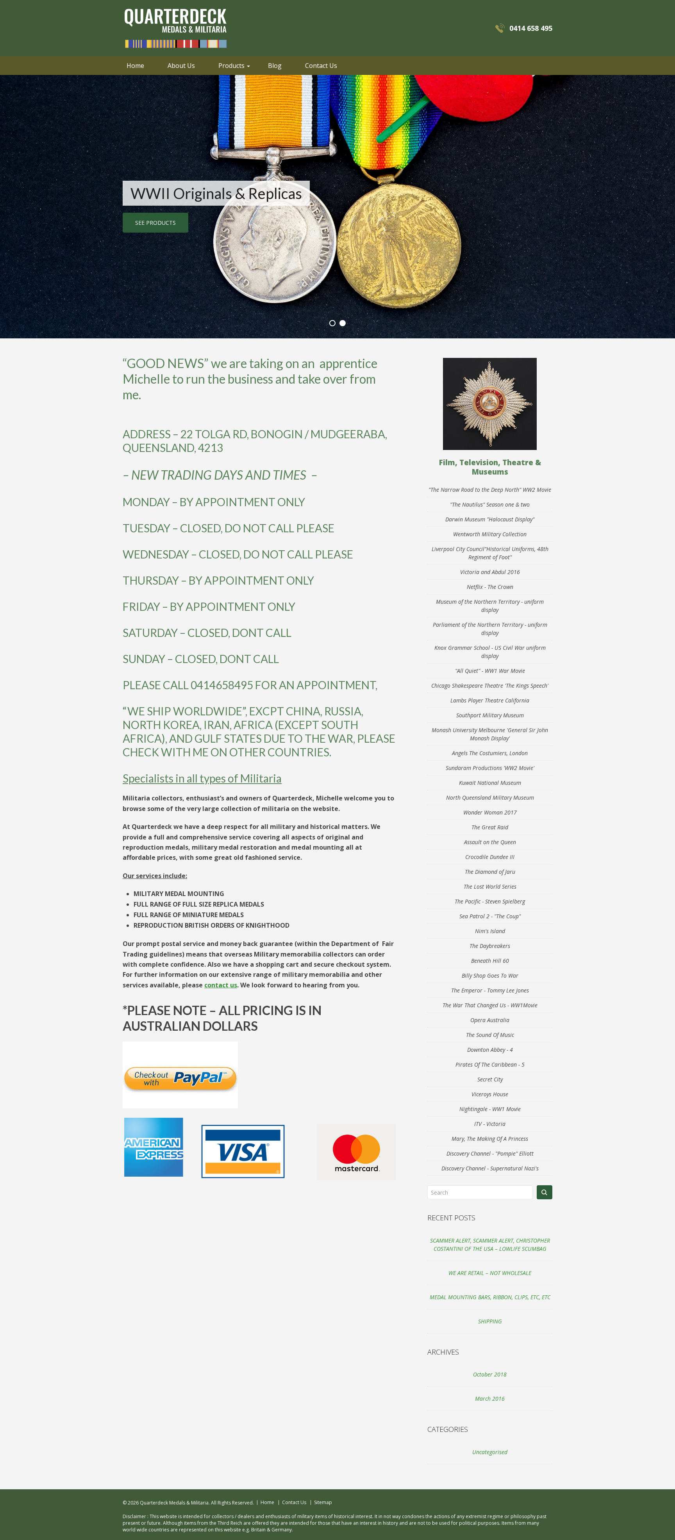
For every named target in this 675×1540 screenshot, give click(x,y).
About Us (181, 65)
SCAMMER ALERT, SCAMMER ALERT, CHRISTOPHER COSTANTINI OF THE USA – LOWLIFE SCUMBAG (490, 1244)
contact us (220, 985)
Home (135, 65)
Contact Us (321, 65)
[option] (337, 206)
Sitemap (323, 1502)
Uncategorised (489, 1452)
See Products (155, 222)
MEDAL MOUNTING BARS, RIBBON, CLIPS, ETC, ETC (490, 1297)
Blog (275, 65)
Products (231, 65)
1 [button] (332, 323)
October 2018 (490, 1374)
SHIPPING (490, 1321)
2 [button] (342, 323)
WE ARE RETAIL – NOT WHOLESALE (489, 1273)
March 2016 (490, 1398)
